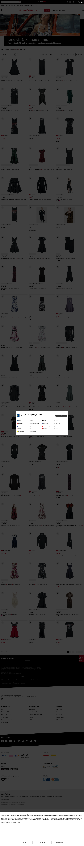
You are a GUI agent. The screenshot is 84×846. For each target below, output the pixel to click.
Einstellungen (59, 842)
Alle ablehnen (42, 842)
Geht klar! (24, 842)
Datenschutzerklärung (16, 822)
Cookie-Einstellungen (53, 821)
